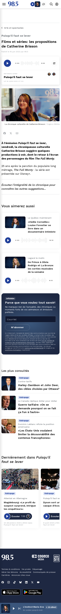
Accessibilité (25, 572)
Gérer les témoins (9, 572)
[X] (32, 582)
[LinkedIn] (26, 582)
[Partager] (54, 63)
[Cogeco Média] (40, 559)
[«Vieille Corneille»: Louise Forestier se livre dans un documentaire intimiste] (15, 222)
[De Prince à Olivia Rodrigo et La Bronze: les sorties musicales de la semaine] (15, 262)
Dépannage (37, 569)
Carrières (5, 575)
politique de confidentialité (34, 348)
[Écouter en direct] (32, 4)
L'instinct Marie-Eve (33, 607)
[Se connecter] (57, 4)
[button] (14, 608)
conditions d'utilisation (13, 350)
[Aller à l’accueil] (13, 5)
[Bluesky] (20, 582)
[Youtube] (38, 582)
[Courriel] (17, 133)
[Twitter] (11, 133)
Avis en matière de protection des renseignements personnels (29, 341)
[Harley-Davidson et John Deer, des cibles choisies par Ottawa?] (8, 383)
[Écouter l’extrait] (7, 63)
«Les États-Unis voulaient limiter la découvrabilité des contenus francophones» (36, 434)
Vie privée (26, 569)
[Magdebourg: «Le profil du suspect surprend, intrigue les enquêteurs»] (19, 479)
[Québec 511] (57, 561)
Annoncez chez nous (21, 575)
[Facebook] (4, 133)
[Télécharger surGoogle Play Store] (32, 592)
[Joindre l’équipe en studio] (43, 4)
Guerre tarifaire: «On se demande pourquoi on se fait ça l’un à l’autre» (37, 408)
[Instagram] (8, 582)
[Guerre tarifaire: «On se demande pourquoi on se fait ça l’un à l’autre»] (8, 403)
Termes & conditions (10, 569)
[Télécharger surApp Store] (10, 592)
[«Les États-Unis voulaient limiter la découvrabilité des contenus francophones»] (8, 426)
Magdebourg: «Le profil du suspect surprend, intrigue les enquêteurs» (20, 505)
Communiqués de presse (44, 572)
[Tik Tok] (14, 582)
